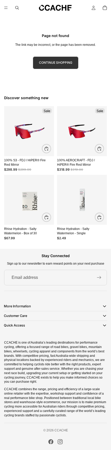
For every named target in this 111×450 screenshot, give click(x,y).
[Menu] (6, 8)
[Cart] (104, 7)
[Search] (17, 7)
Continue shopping (55, 62)
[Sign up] (99, 277)
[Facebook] (51, 442)
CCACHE (61, 430)
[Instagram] (60, 442)
